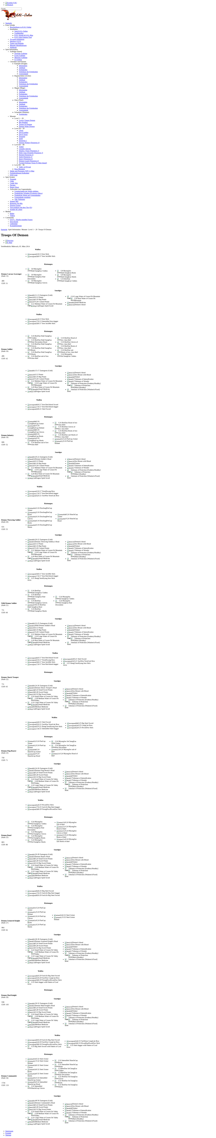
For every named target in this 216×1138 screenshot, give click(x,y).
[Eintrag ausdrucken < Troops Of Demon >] (9, 241)
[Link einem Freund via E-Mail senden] (8, 243)
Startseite (4, 230)
